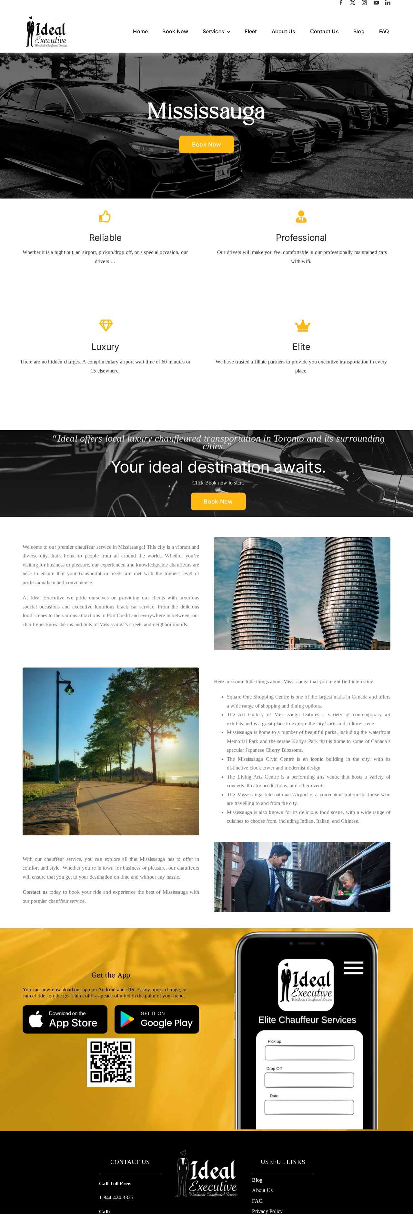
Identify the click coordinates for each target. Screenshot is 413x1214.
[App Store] (65, 1007)
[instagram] (364, 2)
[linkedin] (387, 2)
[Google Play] (157, 1007)
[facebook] (341, 2)
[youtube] (376, 2)
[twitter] (352, 2)
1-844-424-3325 (116, 1197)
